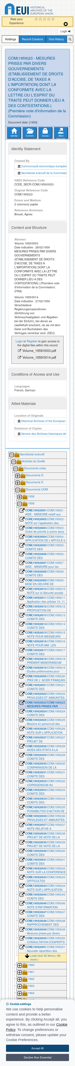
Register (32, 341)
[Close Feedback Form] (66, 24)
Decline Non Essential (37, 1057)
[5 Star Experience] (53, 19)
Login (64, 31)
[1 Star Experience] (37, 19)
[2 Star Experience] (41, 19)
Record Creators (32, 39)
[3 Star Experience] (45, 19)
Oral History (56, 39)
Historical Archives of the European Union (46, 421)
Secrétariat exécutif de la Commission (45, 173)
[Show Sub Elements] (17, 476)
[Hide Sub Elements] (11, 455)
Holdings (10, 39)
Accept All (37, 1048)
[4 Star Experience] (49, 19)
